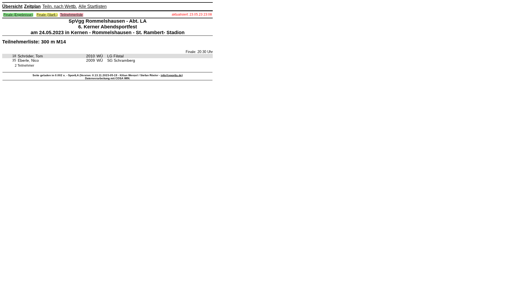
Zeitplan (32, 6)
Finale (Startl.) (47, 15)
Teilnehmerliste (71, 15)
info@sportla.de (171, 75)
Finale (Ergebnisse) (18, 15)
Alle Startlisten (92, 6)
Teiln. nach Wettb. (59, 6)
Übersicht (12, 6)
